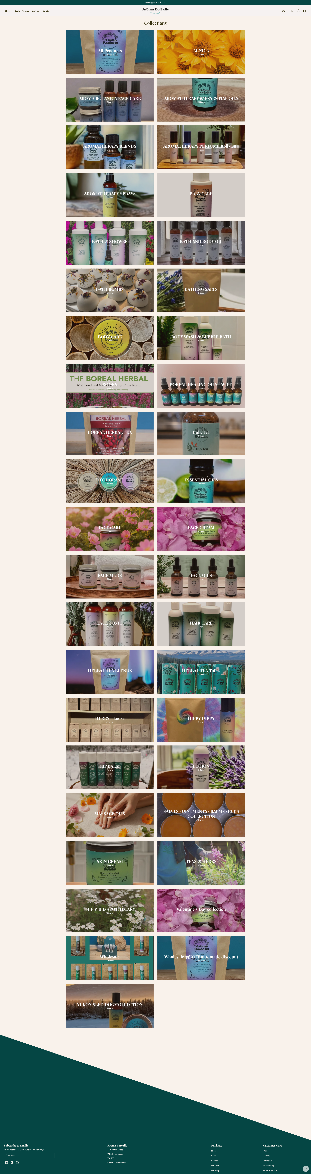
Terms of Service (270, 1170)
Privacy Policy (268, 1165)
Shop (213, 1151)
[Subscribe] (52, 1155)
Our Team (215, 1165)
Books (213, 1156)
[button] (292, 11)
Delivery (266, 1156)
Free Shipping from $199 (154, 2)
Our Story (215, 1170)
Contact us (267, 1161)
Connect (214, 1161)
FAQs (265, 1151)
